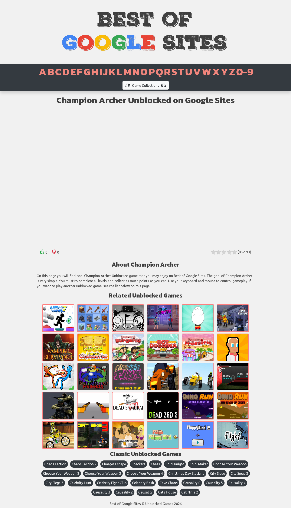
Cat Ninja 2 (189, 492)
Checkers (138, 464)
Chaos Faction (55, 464)
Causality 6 (191, 483)
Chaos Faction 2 (84, 464)
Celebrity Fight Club (112, 483)
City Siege (217, 473)
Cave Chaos (169, 483)
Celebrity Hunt (80, 483)
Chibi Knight (175, 464)
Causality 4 (236, 483)
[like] (42, 252)
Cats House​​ (167, 492)
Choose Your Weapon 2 (61, 473)
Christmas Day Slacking (186, 473)
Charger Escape (114, 464)
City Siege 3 (54, 483)
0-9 (244, 71)
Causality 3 (101, 492)
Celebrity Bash (143, 483)
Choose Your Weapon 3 (103, 473)
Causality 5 (214, 483)
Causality (145, 492)
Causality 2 (124, 492)
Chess (155, 464)
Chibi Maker (199, 464)
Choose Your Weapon (230, 464)
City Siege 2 (239, 473)
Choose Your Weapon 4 (145, 473)
